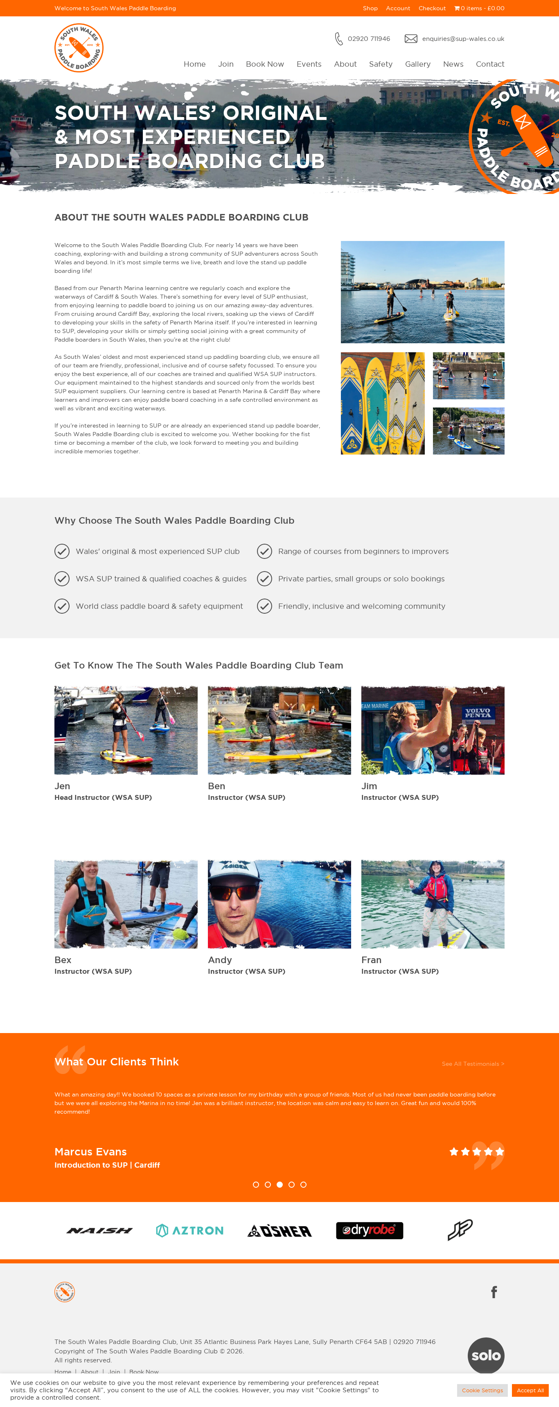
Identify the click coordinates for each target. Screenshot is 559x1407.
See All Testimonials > (473, 1063)
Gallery (418, 64)
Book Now (265, 64)
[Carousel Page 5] (303, 1185)
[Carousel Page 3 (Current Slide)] (280, 1185)
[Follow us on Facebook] (494, 1299)
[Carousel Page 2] (268, 1185)
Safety (381, 64)
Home (195, 64)
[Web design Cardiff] (486, 1371)
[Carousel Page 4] (292, 1185)
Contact (490, 64)
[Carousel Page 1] (256, 1185)
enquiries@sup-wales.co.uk (463, 38)
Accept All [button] (530, 1390)
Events (309, 64)
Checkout (432, 8)
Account (398, 8)
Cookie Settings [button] (482, 1390)
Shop (370, 8)
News (453, 64)
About (345, 64)
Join (226, 64)
